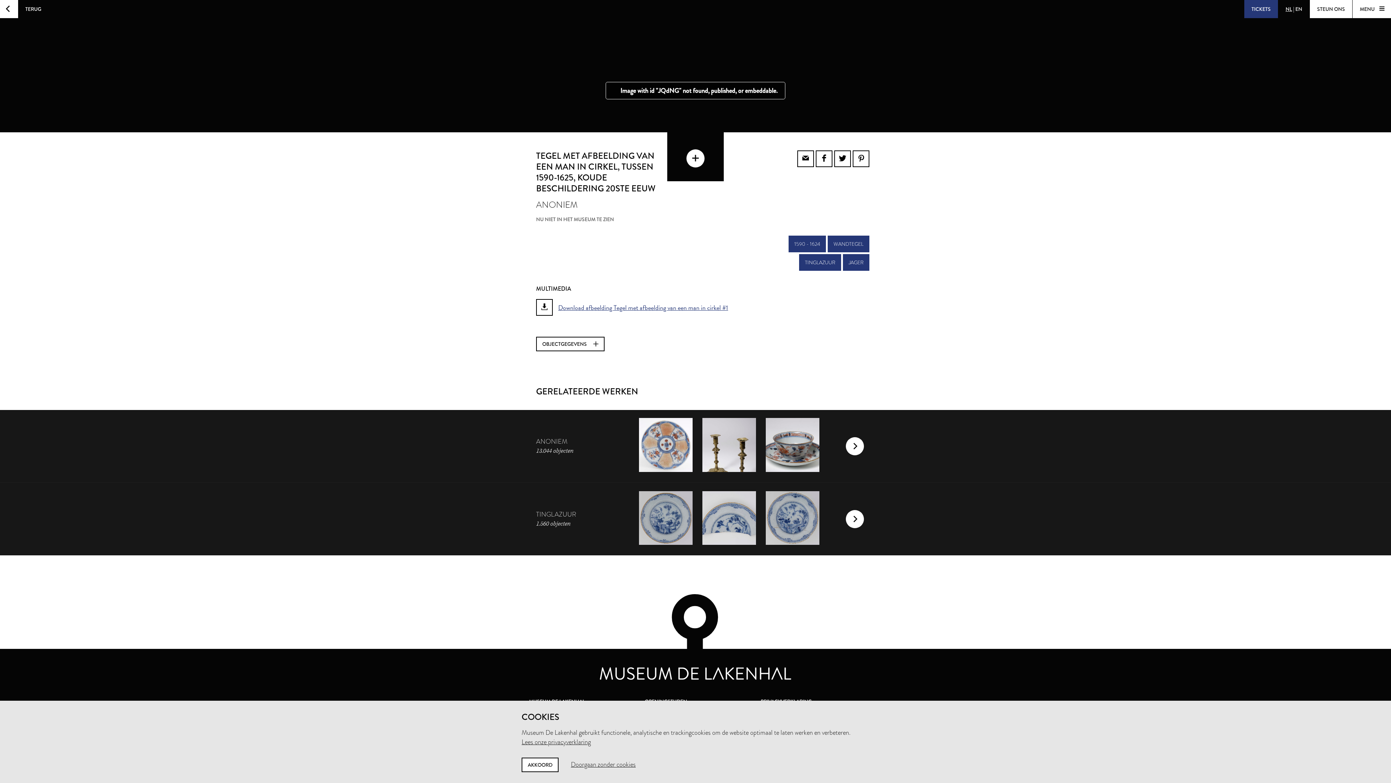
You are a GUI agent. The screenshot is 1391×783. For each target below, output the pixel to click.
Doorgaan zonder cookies (603, 764)
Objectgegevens (565, 344)
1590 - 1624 (807, 244)
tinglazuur (820, 262)
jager (856, 262)
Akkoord (540, 764)
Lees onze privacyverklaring (556, 742)
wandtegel (849, 244)
